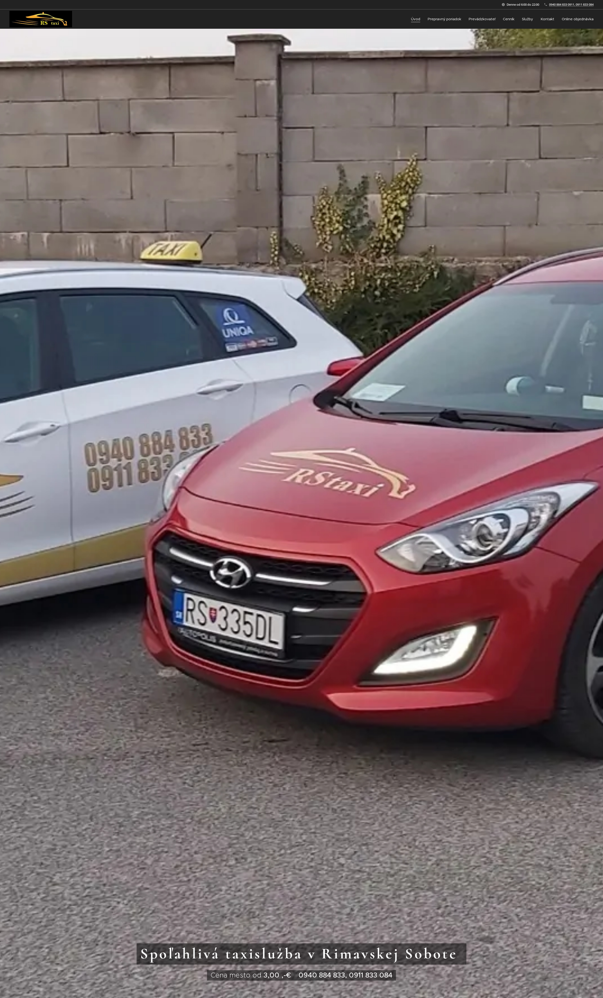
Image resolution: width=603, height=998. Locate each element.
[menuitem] (417, 19)
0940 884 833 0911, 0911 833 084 (571, 4)
